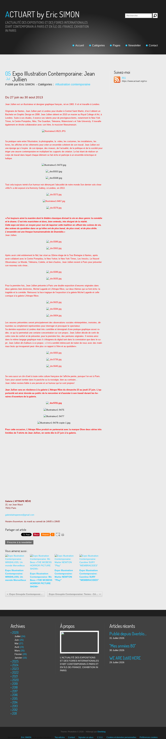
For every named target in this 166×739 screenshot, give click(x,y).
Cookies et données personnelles (121, 737)
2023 (15, 669)
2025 (15, 661)
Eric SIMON (26, 737)
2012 (15, 710)
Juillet (17, 636)
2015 (15, 698)
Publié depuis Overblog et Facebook (128, 633)
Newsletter (134, 45)
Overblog (101, 732)
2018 (15, 687)
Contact (153, 45)
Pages (116, 45)
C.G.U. (100, 737)
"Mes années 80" (122, 645)
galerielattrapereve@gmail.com (19, 515)
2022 (15, 672)
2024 (15, 665)
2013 (15, 706)
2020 (15, 680)
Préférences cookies (149, 737)
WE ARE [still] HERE (125, 658)
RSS (124, 78)
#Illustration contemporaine (72, 84)
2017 (15, 691)
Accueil (79, 45)
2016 (15, 695)
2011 (14, 713)
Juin (17, 640)
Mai (16, 643)
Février (18, 654)
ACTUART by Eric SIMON (42, 14)
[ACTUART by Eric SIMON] (79, 632)
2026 (15, 632)
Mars (17, 650)
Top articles (60, 737)
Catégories (98, 45)
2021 (15, 676)
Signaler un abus (86, 737)
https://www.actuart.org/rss (134, 81)
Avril (17, 647)
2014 (15, 702)
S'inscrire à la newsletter (19, 542)
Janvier (18, 657)
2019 (15, 683)
